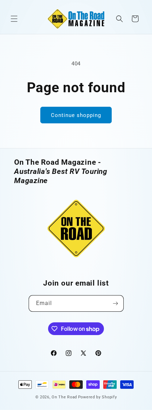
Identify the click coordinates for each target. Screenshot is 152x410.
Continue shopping (76, 115)
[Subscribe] (115, 303)
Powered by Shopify (97, 397)
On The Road (64, 397)
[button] (14, 19)
